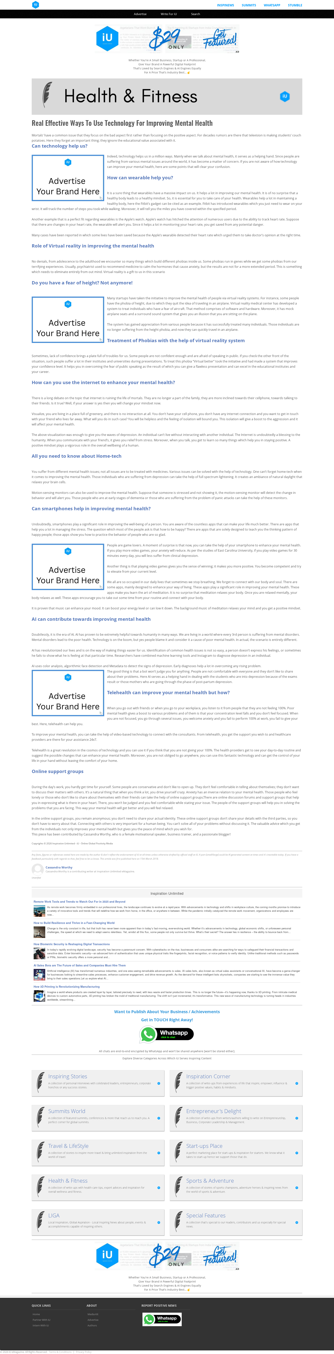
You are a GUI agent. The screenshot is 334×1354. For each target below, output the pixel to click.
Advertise (140, 14)
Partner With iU (41, 1320)
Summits (249, 5)
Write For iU (169, 14)
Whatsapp (272, 5)
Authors (92, 1325)
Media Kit (93, 1314)
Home (36, 1314)
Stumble (295, 5)
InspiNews (225, 5)
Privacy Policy (84, 1352)
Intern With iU (41, 1325)
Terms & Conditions (60, 1352)
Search (195, 14)
